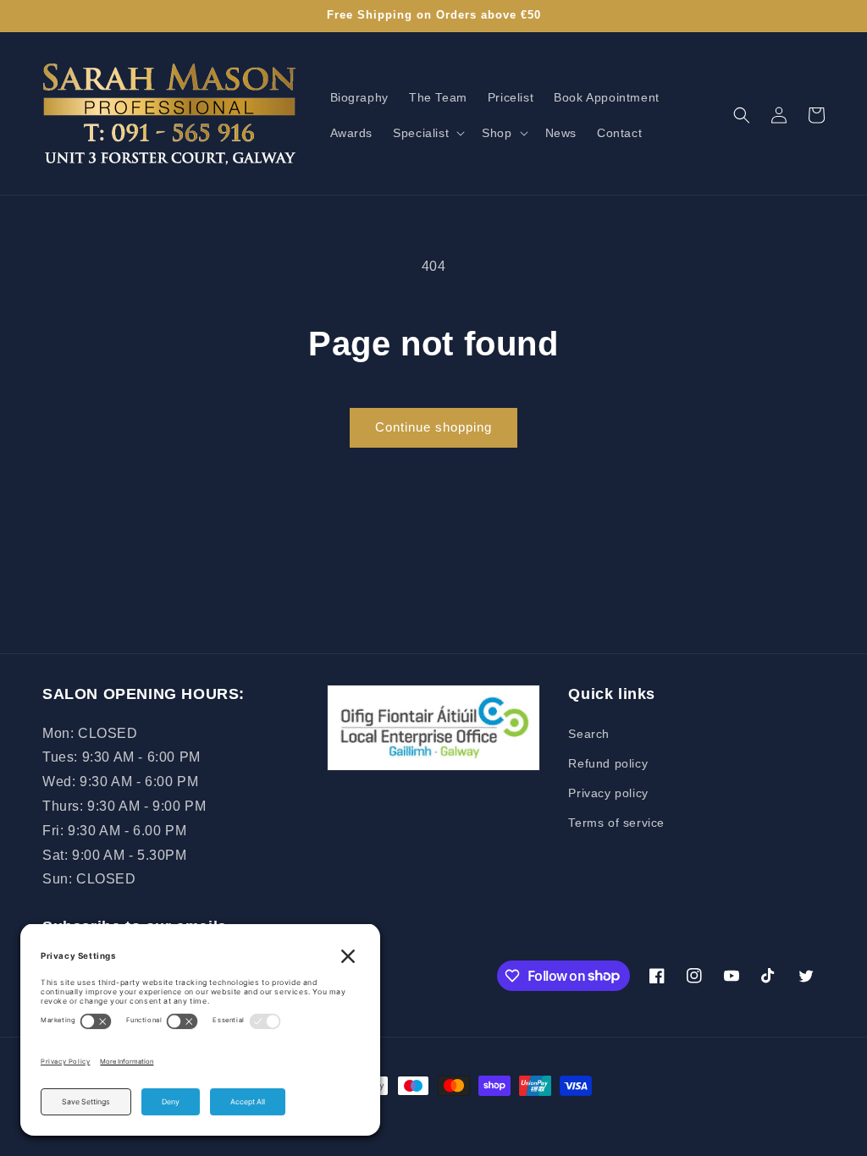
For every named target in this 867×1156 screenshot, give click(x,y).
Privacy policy (608, 793)
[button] (427, 133)
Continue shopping (433, 427)
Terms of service (616, 822)
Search (589, 733)
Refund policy (608, 763)
